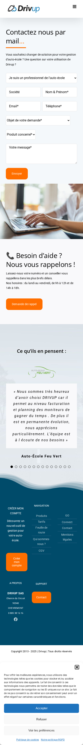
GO (67, 515)
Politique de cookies (27, 739)
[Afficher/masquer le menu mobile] (75, 6)
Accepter (42, 708)
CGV (42, 550)
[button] (77, 667)
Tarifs (41, 521)
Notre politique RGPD (53, 739)
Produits (41, 515)
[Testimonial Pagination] (11, 467)
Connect (67, 522)
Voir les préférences (41, 730)
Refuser (41, 719)
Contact (67, 528)
